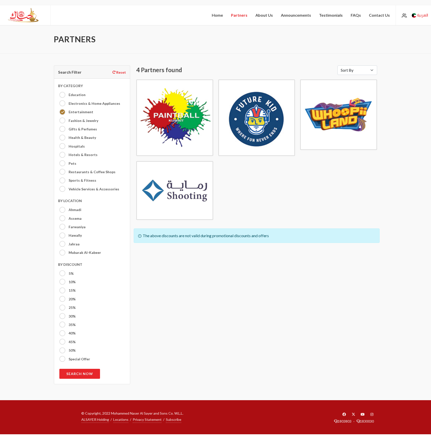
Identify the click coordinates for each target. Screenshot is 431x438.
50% (72, 350)
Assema (75, 218)
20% (72, 299)
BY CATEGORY (70, 86)
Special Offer (79, 359)
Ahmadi (74, 210)
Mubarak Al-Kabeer (84, 252)
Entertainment (80, 112)
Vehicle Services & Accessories (93, 189)
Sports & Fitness (82, 180)
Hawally (75, 235)
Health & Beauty (82, 137)
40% (72, 333)
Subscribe (173, 419)
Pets (72, 163)
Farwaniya (77, 227)
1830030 (367, 421)
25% (72, 307)
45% (72, 342)
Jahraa (74, 244)
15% (72, 290)
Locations (120, 419)
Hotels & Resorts (83, 155)
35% (72, 325)
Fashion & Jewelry (83, 120)
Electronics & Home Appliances (94, 103)
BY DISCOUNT (70, 264)
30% (72, 316)
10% (72, 282)
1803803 (344, 421)
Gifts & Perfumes (82, 129)
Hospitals (76, 146)
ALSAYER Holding (95, 419)
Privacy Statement (147, 419)
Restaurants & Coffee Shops (91, 172)
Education (77, 95)
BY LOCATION (70, 201)
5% (71, 273)
